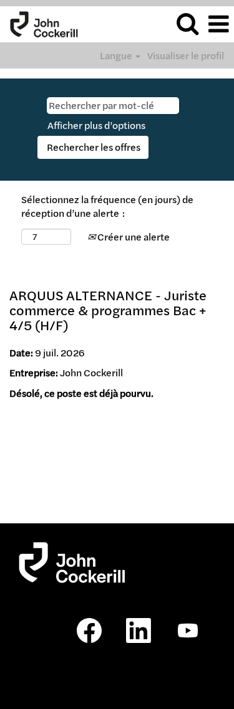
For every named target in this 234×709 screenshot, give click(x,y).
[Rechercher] (187, 23)
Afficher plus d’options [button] (96, 125)
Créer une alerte (132, 237)
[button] (218, 24)
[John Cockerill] (39, 23)
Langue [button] (117, 55)
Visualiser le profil (185, 55)
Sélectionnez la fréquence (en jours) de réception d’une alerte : (107, 207)
